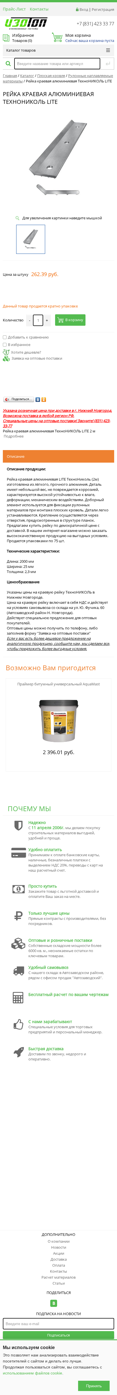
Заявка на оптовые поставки (37, 358)
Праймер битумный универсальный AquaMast (58, 684)
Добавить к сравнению (28, 337)
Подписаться (58, 1335)
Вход (84, 9)
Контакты (39, 9)
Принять (94, 1386)
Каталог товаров (20, 50)
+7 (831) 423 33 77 (95, 24)
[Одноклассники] (44, 399)
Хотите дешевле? (26, 352)
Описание (15, 456)
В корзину (74, 320)
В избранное (19, 344)
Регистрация (103, 9)
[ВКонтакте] (38, 399)
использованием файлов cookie (32, 1373)
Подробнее (14, 436)
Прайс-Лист (14, 9)
